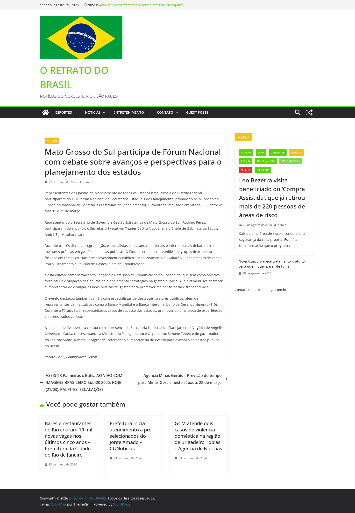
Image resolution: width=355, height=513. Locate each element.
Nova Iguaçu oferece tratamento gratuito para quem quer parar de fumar (272, 264)
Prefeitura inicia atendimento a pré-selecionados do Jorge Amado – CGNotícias (131, 436)
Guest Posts (197, 112)
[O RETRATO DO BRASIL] (45, 112)
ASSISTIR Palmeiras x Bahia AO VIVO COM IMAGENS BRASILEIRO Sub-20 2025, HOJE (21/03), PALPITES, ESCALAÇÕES (84, 382)
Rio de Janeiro (266, 161)
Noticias (92, 112)
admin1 (88, 182)
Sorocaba (263, 170)
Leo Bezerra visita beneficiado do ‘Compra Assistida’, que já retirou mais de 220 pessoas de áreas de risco (272, 197)
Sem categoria (290, 161)
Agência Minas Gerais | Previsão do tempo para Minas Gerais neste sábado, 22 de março (180, 379)
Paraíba (245, 161)
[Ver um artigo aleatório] (309, 112)
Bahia (261, 152)
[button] (74, 112)
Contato (165, 112)
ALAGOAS (246, 152)
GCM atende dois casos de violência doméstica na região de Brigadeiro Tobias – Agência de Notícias (198, 436)
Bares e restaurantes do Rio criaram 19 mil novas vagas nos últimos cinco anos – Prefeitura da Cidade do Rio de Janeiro (68, 439)
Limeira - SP (278, 152)
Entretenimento (129, 112)
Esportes (63, 112)
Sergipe (245, 170)
